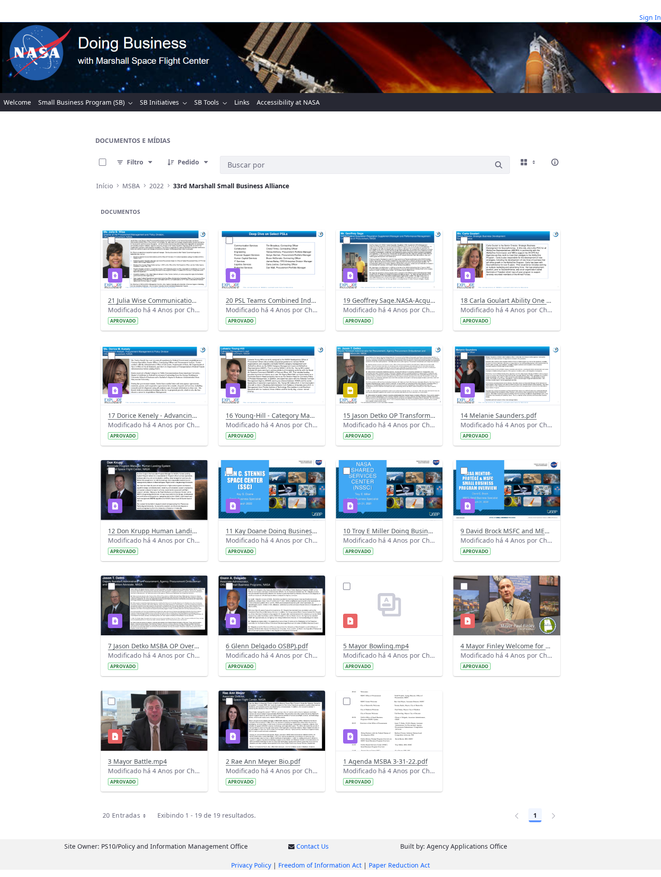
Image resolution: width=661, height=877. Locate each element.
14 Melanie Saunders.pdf (498, 415)
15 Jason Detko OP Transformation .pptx (389, 415)
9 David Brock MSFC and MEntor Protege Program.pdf (506, 531)
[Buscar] (498, 165)
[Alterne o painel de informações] (555, 162)
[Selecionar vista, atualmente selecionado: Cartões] (528, 162)
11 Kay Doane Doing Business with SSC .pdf (272, 531)
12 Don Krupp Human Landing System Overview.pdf (154, 531)
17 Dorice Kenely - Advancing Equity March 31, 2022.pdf (154, 415)
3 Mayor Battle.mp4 (137, 761)
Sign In (650, 17)
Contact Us (312, 846)
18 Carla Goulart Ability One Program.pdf (506, 300)
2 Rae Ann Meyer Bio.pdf (263, 761)
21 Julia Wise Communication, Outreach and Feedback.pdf (154, 300)
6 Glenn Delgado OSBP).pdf (267, 646)
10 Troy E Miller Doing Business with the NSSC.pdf (389, 531)
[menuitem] (17, 102)
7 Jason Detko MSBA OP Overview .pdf (154, 646)
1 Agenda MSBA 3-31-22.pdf (385, 761)
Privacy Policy (251, 865)
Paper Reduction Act (399, 865)
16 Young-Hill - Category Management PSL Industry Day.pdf (272, 415)
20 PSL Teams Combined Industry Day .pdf (272, 300)
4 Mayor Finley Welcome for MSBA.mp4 (506, 646)
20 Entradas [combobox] (121, 815)
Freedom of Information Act (320, 865)
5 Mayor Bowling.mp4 (376, 646)
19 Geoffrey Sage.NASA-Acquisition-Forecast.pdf (389, 300)
